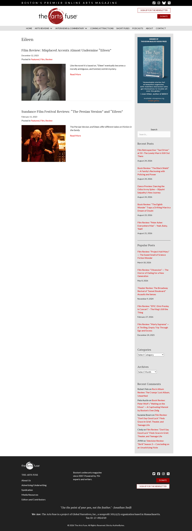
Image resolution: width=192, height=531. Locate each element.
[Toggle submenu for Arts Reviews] (51, 28)
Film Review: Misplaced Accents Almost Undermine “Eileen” (66, 50)
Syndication (27, 490)
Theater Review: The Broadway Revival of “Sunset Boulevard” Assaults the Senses (152, 291)
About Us (26, 480)
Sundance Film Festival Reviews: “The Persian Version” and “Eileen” (72, 111)
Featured (35, 59)
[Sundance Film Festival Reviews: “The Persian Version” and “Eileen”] (44, 143)
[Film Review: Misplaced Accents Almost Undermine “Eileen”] (44, 82)
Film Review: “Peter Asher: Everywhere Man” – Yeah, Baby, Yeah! (152, 225)
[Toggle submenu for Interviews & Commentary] (86, 28)
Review (48, 59)
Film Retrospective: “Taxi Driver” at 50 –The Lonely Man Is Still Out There (153, 153)
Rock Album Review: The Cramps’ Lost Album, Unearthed (153, 392)
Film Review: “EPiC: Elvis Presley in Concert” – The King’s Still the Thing (153, 309)
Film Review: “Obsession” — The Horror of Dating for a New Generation (152, 272)
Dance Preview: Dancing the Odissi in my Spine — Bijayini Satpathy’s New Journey (151, 189)
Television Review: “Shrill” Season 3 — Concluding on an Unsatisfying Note (153, 444)
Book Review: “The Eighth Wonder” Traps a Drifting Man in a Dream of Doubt (153, 207)
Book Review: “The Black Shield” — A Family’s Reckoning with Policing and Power (153, 171)
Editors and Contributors (34, 499)
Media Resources (30, 494)
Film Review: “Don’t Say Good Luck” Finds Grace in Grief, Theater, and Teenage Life (153, 433)
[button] (154, 10)
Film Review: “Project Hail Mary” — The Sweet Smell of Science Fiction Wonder (153, 254)
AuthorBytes (118, 525)
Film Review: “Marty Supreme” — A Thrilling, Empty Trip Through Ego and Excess (153, 327)
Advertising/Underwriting (34, 485)
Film (42, 59)
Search (154, 129)
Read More (75, 74)
